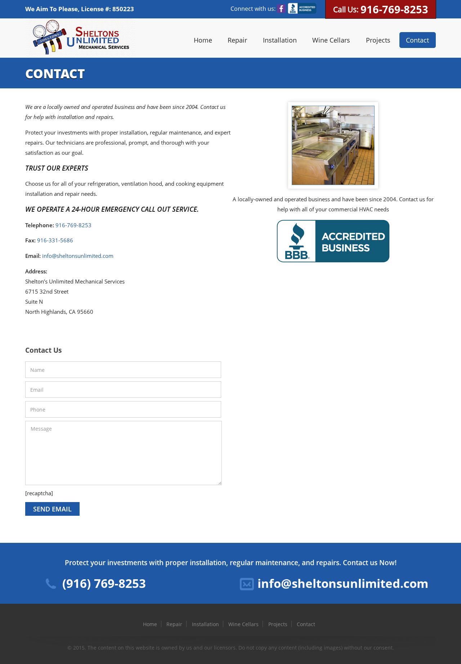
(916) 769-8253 (104, 583)
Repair (237, 40)
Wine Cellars (331, 40)
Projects (378, 40)
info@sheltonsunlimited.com (77, 255)
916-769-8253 (394, 9)
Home (203, 40)
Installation (280, 40)
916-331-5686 (55, 240)
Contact (417, 40)
